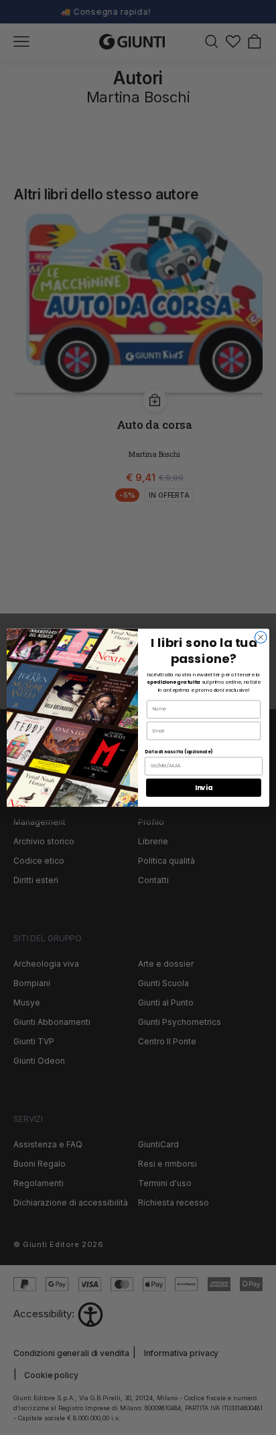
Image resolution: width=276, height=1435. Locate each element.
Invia (203, 787)
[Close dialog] (261, 637)
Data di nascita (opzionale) (178, 751)
